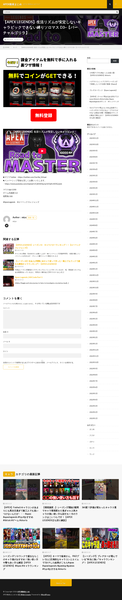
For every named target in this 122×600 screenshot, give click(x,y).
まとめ (91, 429)
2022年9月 (93, 368)
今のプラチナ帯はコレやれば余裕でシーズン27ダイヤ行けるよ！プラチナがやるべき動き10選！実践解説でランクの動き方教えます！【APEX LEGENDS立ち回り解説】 (103, 113)
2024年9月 (93, 219)
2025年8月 (93, 157)
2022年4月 (93, 400)
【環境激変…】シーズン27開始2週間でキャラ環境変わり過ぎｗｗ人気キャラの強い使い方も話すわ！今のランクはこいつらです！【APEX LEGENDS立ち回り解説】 (60, 514)
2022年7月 (93, 381)
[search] (117, 12)
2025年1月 (93, 194)
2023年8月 (93, 300)
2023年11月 (94, 281)
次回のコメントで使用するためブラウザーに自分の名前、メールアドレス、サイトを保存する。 (39, 362)
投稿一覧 (31, 218)
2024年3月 (93, 256)
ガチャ (91, 442)
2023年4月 (93, 325)
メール (6, 341)
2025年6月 (93, 169)
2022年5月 (93, 393)
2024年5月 (93, 244)
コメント (6, 308)
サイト (5, 351)
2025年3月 (93, 188)
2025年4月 (93, 182)
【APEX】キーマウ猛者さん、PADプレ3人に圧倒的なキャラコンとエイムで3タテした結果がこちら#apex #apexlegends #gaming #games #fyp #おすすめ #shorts (60, 562)
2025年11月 (94, 138)
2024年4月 (93, 250)
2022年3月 (93, 406)
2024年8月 (93, 225)
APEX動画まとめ (23, 592)
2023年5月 (93, 319)
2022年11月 (94, 356)
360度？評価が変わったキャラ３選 (99, 507)
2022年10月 (94, 362)
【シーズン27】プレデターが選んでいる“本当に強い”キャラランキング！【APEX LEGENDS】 (99, 559)
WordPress (45, 595)
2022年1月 (93, 418)
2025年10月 (94, 144)
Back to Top (60, 583)
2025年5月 (93, 175)
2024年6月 (93, 238)
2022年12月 (94, 350)
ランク (91, 454)
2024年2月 (93, 263)
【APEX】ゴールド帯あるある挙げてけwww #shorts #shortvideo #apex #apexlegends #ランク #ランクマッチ (104, 98)
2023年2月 (93, 337)
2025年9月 (93, 151)
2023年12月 (94, 275)
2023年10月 (94, 288)
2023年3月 (93, 331)
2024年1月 (93, 269)
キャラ (19, 39)
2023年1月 (93, 344)
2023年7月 (93, 306)
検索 (88, 58)
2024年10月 (94, 213)
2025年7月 (93, 163)
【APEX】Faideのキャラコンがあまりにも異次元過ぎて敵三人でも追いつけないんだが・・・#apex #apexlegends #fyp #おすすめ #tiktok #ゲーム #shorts (21, 514)
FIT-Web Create (24, 595)
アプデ (91, 435)
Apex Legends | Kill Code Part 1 (29, 277)
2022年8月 (93, 375)
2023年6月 (93, 312)
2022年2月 (93, 412)
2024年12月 (94, 200)
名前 (5, 332)
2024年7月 (93, 231)
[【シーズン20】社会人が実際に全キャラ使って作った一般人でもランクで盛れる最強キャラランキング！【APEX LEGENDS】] (8, 265)
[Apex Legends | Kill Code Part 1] (8, 281)
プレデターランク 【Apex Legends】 (103, 90)
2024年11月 (94, 207)
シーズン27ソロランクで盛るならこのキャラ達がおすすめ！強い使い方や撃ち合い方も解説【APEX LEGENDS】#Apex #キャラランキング (21, 562)
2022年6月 (93, 387)
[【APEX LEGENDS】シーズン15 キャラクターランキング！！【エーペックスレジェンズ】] (8, 248)
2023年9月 (93, 294)
